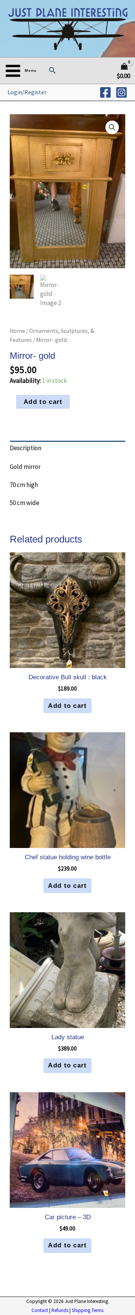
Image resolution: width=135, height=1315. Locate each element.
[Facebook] (105, 92)
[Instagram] (122, 92)
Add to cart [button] (67, 705)
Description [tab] (25, 448)
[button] (52, 70)
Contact (40, 1310)
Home (17, 330)
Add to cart (43, 401)
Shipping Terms (88, 1310)
